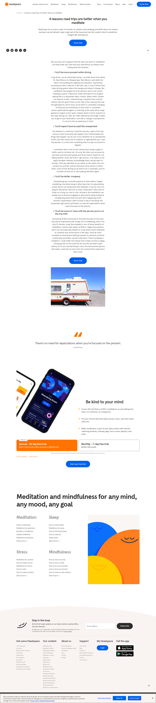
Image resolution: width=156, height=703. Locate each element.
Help (124, 4)
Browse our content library (50, 687)
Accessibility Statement (85, 655)
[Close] (152, 698)
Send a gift (19, 660)
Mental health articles (49, 680)
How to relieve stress (24, 563)
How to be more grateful (58, 566)
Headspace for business (23, 666)
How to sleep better (56, 525)
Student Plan (19, 655)
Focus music (46, 671)
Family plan (19, 653)
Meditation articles (48, 648)
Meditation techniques (24, 537)
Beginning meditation (49, 650)
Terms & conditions (21, 456)
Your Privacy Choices (104, 698)
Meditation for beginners (25, 528)
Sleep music (46, 662)
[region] (78, 698)
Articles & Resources (40, 4)
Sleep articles (47, 660)
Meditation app (47, 646)
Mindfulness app (47, 666)
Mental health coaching (23, 650)
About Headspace (66, 646)
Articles (19, 13)
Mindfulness (72, 4)
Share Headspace (21, 664)
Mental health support (49, 678)
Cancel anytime (33, 456)
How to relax (21, 569)
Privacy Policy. (68, 631)
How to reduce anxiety (25, 572)
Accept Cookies (134, 698)
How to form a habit (56, 563)
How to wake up (55, 534)
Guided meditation (23, 534)
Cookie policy (83, 660)
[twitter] (12, 50)
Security (81, 657)
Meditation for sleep (56, 528)
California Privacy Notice (47, 701)
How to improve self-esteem (60, 572)
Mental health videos (49, 683)
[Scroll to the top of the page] (148, 685)
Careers (63, 655)
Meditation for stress (24, 566)
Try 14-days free (20, 646)
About (117, 4)
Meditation (55, 4)
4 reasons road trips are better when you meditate (43, 13)
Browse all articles (48, 685)
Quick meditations (48, 653)
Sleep (63, 4)
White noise (46, 664)
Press (62, 653)
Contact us (82, 650)
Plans (99, 4)
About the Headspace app (68, 648)
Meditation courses (48, 655)
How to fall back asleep (58, 531)
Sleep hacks (53, 537)
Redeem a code (20, 662)
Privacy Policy (34, 701)
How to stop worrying (57, 559)
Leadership (64, 650)
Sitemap (63, 657)
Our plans (19, 648)
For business (108, 4)
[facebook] (7, 50)
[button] (24, 50)
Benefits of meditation (24, 531)
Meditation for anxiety (24, 559)
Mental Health (85, 4)
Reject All (119, 698)
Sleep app (46, 657)
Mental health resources (86, 653)
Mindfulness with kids (49, 673)
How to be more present (58, 569)
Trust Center (83, 646)
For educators (20, 657)
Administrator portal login (23, 669)
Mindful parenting (48, 676)
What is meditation (23, 525)
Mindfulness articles (48, 669)
